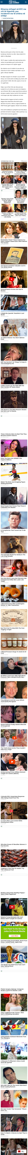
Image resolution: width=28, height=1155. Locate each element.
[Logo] (14, 2)
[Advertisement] (14, 155)
